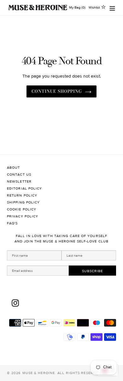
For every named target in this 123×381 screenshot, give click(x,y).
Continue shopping (57, 91)
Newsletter (19, 181)
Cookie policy (21, 209)
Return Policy (22, 195)
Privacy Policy (22, 216)
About (13, 167)
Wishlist (94, 7)
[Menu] (112, 8)
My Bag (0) (77, 7)
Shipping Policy (23, 202)
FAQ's (12, 223)
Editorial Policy (24, 188)
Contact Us (19, 174)
